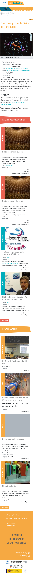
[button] (16, 44)
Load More (5, 320)
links (12, 13)
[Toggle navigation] (30, 2)
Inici (1, 13)
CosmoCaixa (9, 166)
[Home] (12, 3)
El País (8, 302)
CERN (8, 257)
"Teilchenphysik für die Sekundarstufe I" (18, 71)
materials (6, 13)
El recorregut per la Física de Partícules (17, 68)
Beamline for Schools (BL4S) (10, 263)
